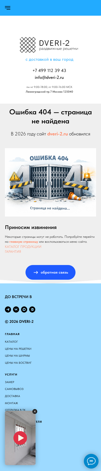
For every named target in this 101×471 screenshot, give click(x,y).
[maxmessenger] (24, 309)
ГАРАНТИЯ (13, 252)
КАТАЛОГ (11, 341)
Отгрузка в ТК (15, 410)
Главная (12, 334)
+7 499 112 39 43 (49, 70)
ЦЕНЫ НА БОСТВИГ (18, 362)
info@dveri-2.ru (49, 77)
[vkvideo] (32, 309)
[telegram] (8, 309)
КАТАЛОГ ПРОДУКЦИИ (23, 247)
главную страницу (23, 241)
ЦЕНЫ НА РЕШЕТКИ (18, 348)
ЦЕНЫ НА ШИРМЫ (17, 355)
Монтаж (11, 403)
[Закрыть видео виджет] (34, 411)
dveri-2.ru (57, 134)
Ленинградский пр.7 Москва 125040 (49, 91)
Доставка (12, 396)
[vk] (16, 309)
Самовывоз (14, 389)
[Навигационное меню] (7, 8)
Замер (9, 382)
